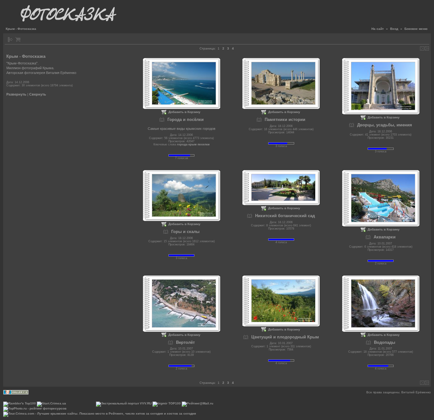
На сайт (377, 28)
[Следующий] (422, 48)
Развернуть (16, 94)
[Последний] (426, 48)
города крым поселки (193, 144)
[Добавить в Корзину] (17, 39)
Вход (394, 28)
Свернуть (37, 94)
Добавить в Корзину (184, 112)
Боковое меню (416, 28)
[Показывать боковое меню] (10, 39)
